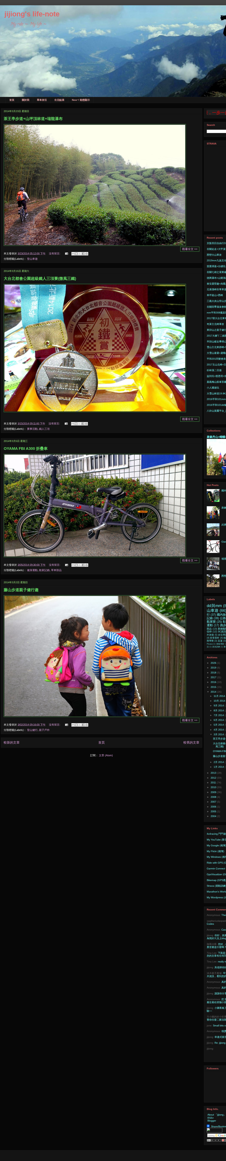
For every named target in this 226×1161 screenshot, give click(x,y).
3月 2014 (219, 734)
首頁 (11, 99)
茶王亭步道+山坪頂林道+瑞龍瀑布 (33, 118)
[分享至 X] (80, 253)
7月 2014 (219, 715)
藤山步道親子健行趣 (21, 590)
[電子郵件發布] (66, 253)
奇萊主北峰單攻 (215, 324)
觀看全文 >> (189, 249)
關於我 (25, 99)
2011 (214, 782)
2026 (214, 662)
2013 (214, 772)
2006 (214, 806)
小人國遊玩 (213, 387)
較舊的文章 (191, 742)
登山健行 (32, 729)
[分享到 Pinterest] (86, 253)
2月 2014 (219, 762)
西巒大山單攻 (214, 254)
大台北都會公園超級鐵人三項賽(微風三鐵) (40, 278)
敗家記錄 (44, 570)
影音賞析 (214, 638)
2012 (214, 777)
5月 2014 (219, 724)
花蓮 (220, 641)
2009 (214, 792)
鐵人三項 (44, 428)
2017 (214, 677)
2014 (214, 691)
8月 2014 (219, 710)
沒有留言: (55, 253)
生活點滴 (59, 99)
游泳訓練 (216, 647)
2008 (214, 797)
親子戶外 (44, 729)
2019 (214, 667)
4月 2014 (219, 729)
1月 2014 (219, 766)
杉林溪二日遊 (214, 370)
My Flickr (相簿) (215, 851)
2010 (214, 787)
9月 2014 (219, 705)
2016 (214, 682)
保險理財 (220, 644)
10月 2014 (220, 700)
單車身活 (42, 99)
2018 (214, 672)
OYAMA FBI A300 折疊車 (26, 448)
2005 (214, 811)
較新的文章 (12, 742)
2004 (214, 816)
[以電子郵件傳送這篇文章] (73, 253)
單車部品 (56, 570)
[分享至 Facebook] (83, 253)
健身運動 (32, 570)
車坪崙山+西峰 (215, 295)
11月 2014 (220, 696)
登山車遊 (32, 258)
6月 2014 (219, 720)
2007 (214, 801)
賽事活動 (32, 428)
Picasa (210, 644)
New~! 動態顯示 (81, 99)
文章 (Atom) (106, 755)
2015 (214, 687)
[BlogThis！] (76, 253)
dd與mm (214, 605)
